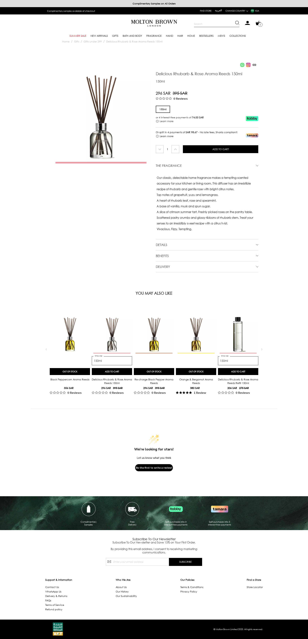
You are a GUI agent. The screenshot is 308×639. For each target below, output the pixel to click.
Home (191, 35)
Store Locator (255, 587)
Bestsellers (206, 35)
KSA (257, 10)
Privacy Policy (188, 591)
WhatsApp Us (53, 591)
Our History (122, 591)
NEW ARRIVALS (99, 35)
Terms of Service (54, 604)
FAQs (48, 600)
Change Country (235, 10)
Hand (169, 35)
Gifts (115, 35)
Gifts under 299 (93, 41)
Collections (237, 35)
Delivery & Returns (56, 595)
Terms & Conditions (191, 587)
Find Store (205, 10)
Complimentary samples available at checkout (71, 11)
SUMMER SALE (78, 35)
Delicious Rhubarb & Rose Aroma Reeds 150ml (134, 41)
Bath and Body (132, 35)
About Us (121, 587)
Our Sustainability (126, 595)
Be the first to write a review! (154, 467)
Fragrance (154, 35)
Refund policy (53, 609)
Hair (180, 35)
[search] (216, 24)
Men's (221, 35)
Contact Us (52, 587)
